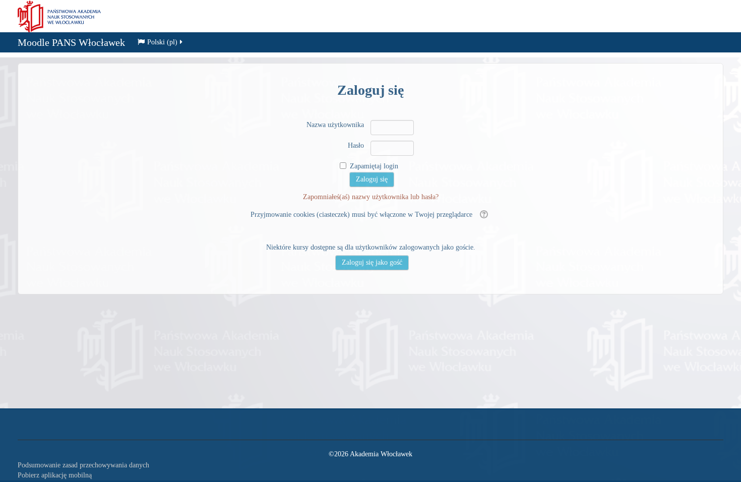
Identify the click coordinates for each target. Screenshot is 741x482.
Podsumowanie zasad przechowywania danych (83, 465)
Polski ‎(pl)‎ (162, 42)
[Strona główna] (59, 16)
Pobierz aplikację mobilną (55, 475)
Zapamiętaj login (374, 166)
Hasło (356, 145)
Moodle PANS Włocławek (71, 42)
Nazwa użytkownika (335, 125)
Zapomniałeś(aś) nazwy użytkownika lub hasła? (371, 197)
